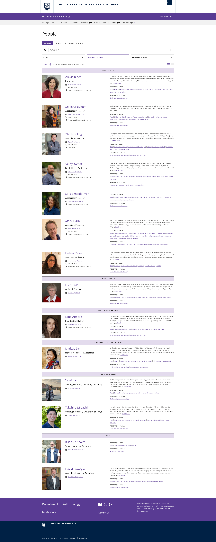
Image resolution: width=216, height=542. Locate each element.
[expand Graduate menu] (69, 22)
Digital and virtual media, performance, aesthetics (148, 233)
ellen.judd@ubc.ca (74, 293)
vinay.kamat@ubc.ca (75, 172)
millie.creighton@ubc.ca (76, 114)
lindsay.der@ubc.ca (74, 356)
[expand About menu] (119, 22)
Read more (117, 83)
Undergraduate (48, 23)
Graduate (63, 23)
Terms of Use (63, 538)
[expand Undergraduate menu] (56, 22)
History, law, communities (128, 89)
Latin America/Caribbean (155, 420)
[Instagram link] (111, 505)
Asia (111, 89)
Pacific (158, 266)
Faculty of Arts (166, 17)
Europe (116, 89)
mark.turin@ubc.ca (74, 228)
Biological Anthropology (138, 155)
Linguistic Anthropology (117, 244)
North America (150, 266)
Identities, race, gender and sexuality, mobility (153, 89)
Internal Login (128, 23)
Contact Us (103, 513)
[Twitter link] (106, 505)
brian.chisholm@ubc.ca (75, 450)
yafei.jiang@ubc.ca (74, 388)
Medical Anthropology (117, 185)
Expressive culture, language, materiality (127, 297)
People (75, 23)
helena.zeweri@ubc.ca (75, 261)
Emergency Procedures (49, 538)
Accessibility (83, 538)
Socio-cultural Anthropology (119, 98)
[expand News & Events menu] (108, 22)
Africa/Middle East (116, 176)
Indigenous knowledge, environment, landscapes (144, 176)
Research (84, 23)
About (114, 23)
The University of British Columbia (46, 6)
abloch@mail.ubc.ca (74, 85)
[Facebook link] (100, 505)
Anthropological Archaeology (119, 155)
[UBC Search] (169, 2)
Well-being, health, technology (128, 238)
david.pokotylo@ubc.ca (75, 477)
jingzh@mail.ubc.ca (74, 142)
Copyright (73, 538)
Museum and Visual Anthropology (138, 244)
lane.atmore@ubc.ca (74, 324)
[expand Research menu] (91, 22)
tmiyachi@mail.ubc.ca (75, 415)
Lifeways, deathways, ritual (156, 147)
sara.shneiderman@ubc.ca (76, 201)
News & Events (100, 23)
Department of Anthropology (56, 16)
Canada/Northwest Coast (122, 233)
